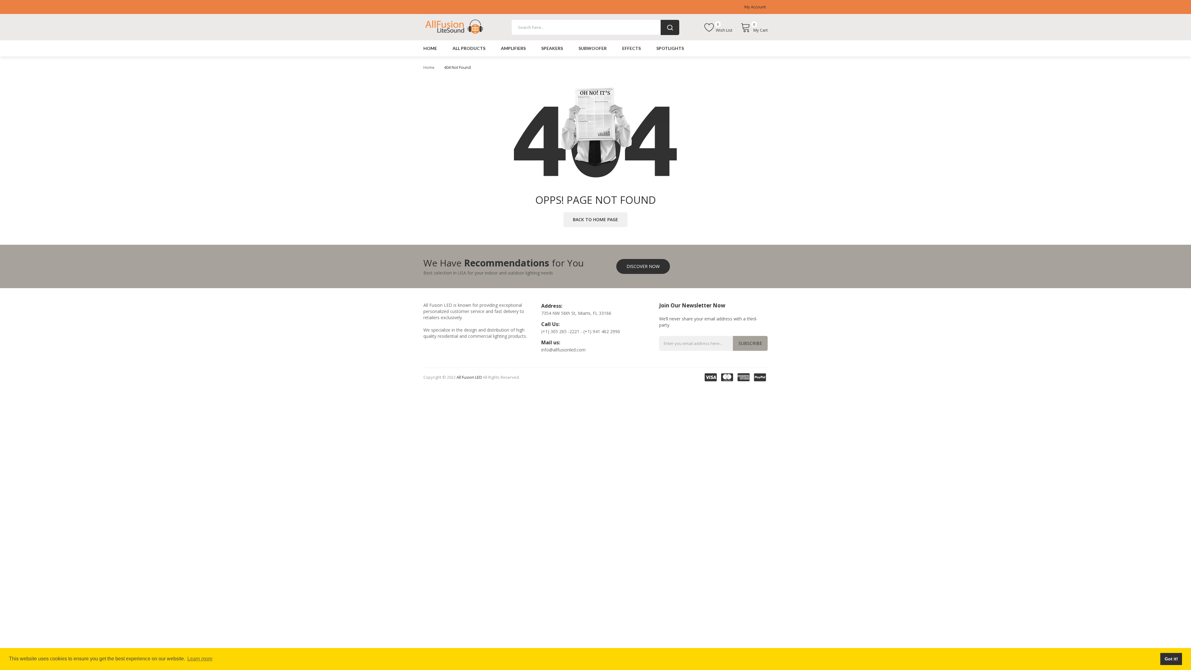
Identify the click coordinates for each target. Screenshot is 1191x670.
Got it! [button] (1171, 658)
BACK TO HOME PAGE (595, 219)
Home (429, 67)
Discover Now (643, 266)
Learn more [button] (199, 658)
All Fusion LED (469, 377)
